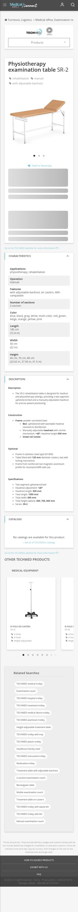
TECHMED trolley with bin (29, 814)
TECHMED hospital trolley (29, 698)
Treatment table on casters (30, 799)
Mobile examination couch (30, 792)
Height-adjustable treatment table (34, 727)
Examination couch (26, 691)
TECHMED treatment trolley (31, 705)
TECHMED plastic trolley (29, 741)
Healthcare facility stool (28, 748)
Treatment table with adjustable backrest (37, 770)
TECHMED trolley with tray (30, 734)
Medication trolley (26, 763)
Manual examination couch (30, 821)
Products (37, 43)
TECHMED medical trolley (29, 683)
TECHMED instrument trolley (31, 756)
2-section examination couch (31, 777)
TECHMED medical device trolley (33, 712)
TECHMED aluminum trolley (31, 719)
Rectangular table (25, 785)
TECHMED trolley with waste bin (33, 806)
